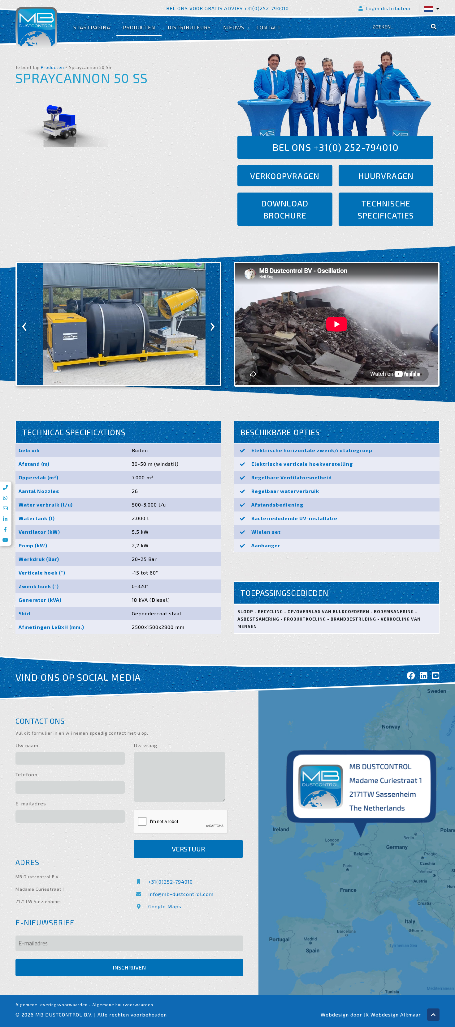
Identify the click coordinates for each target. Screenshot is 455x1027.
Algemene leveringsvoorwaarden (51, 1004)
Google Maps (164, 906)
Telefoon (26, 774)
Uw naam (26, 745)
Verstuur (188, 849)
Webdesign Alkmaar (395, 1014)
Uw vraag (145, 745)
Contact (269, 27)
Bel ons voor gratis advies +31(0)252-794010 (227, 8)
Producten (139, 27)
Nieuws (233, 27)
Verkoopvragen (284, 175)
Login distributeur (388, 8)
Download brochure (284, 209)
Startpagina (91, 27)
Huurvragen (386, 175)
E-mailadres (30, 803)
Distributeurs (189, 27)
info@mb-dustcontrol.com (181, 894)
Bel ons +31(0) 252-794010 (335, 147)
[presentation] (24, 324)
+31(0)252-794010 (170, 882)
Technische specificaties (386, 209)
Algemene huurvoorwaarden (122, 1004)
